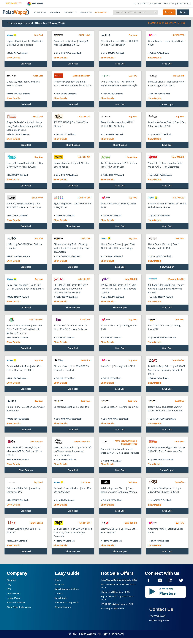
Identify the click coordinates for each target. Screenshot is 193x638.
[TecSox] (11, 197)
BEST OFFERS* (100, 12)
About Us (11, 580)
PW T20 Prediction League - (117, 604)
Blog (9, 584)
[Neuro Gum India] (11, 157)
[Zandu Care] (11, 319)
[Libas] (58, 319)
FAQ (9, 589)
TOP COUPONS (86, 12)
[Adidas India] (106, 482)
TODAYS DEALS (70, 12)
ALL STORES (55, 12)
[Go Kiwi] (106, 157)
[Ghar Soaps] (58, 116)
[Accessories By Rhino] (58, 360)
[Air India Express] (153, 441)
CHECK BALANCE (140, 4)
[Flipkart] (11, 35)
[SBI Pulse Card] (153, 279)
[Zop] (58, 523)
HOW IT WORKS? (155, 4)
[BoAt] (153, 360)
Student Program (63, 607)
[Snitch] (106, 116)
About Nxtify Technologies (19, 607)
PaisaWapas (87, 634)
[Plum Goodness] (106, 279)
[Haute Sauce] (153, 238)
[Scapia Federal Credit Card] (11, 116)
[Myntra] (153, 35)
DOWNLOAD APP (183, 4)
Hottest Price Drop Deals (67, 602)
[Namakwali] (106, 442)
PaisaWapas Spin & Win (112, 608)
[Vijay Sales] (153, 157)
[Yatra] (58, 279)
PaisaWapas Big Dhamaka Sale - (119, 580)
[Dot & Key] (11, 75)
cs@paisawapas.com (159, 620)
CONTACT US (169, 4)
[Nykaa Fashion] (58, 441)
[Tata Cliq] (11, 441)
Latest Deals (61, 598)
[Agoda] (58, 197)
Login (183, 12)
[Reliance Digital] (58, 75)
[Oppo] (106, 75)
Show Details (13, 57)
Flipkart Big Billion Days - (115, 592)
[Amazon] (58, 35)
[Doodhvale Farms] (153, 116)
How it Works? (14, 593)
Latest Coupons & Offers (67, 589)
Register (169, 12)
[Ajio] (106, 35)
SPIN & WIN (37, 3)
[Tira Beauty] (11, 523)
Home (58, 580)
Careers (59, 593)
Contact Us (161, 609)
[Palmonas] (11, 482)
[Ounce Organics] (153, 75)
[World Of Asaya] (153, 482)
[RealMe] (58, 157)
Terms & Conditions (16, 602)
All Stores (59, 584)
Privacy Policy (13, 598)
